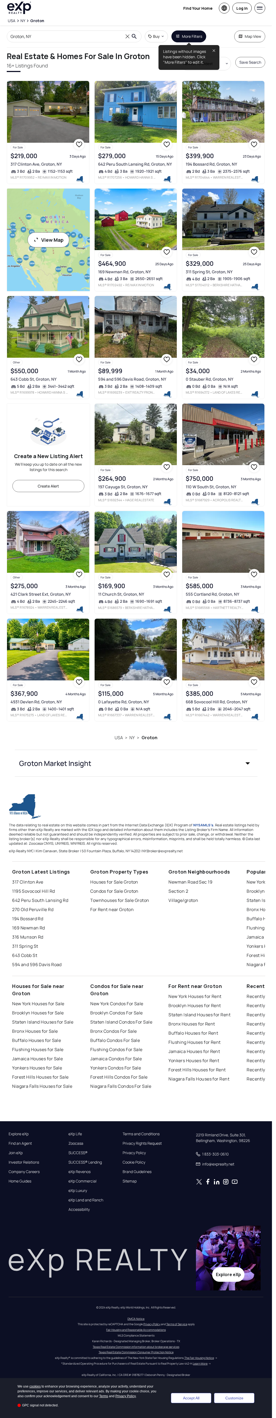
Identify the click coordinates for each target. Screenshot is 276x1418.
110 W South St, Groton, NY (211, 487)
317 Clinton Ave (27, 882)
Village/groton (183, 900)
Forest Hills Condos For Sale (118, 1077)
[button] (136, 763)
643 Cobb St (24, 955)
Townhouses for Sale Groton (119, 900)
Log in (242, 8)
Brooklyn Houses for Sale (38, 1013)
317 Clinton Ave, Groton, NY (36, 164)
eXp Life (75, 1134)
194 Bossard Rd (27, 919)
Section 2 (178, 891)
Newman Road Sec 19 (190, 882)
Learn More (200, 1363)
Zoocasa (75, 1143)
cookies (35, 1386)
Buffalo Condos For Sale (115, 1040)
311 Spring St (25, 946)
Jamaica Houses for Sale (37, 1059)
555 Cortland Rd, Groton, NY (212, 594)
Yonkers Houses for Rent (193, 1061)
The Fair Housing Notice (199, 1358)
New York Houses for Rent (195, 996)
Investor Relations (24, 1162)
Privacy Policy (134, 1153)
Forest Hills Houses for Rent (197, 1070)
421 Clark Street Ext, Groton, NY (41, 594)
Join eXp (16, 1153)
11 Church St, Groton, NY (121, 594)
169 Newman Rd (28, 928)
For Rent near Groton (112, 909)
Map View (253, 36)
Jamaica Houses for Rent (194, 1051)
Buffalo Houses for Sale (36, 1040)
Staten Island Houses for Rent (199, 1015)
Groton (150, 738)
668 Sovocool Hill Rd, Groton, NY (216, 702)
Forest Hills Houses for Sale (40, 1077)
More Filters (192, 36)
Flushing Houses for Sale (38, 1049)
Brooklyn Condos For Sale (116, 1013)
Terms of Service (176, 1324)
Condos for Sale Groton (114, 891)
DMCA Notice (135, 1319)
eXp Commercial (82, 1181)
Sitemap (130, 1181)
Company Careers (24, 1172)
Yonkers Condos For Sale (115, 1068)
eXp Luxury (77, 1190)
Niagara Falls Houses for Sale (42, 1086)
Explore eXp (19, 1134)
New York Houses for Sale (38, 1004)
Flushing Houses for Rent (194, 1042)
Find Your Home (197, 8)
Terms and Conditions (141, 1134)
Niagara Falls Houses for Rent (198, 1079)
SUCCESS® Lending (85, 1162)
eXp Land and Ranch (85, 1200)
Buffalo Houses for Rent (193, 1033)
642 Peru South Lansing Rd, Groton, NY (135, 164)
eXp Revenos (79, 1172)
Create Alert (48, 486)
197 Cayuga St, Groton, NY (123, 487)
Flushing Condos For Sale (116, 1049)
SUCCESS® (78, 1153)
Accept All (191, 1398)
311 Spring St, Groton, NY (209, 272)
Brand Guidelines (137, 1172)
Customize (234, 1398)
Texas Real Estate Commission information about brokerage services (136, 1347)
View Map (52, 240)
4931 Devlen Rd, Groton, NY (36, 702)
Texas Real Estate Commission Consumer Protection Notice (136, 1352)
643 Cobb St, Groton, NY (34, 379)
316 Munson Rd (27, 937)
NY (132, 738)
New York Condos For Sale (116, 1004)
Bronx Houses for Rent (191, 1024)
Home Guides (20, 1181)
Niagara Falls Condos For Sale (120, 1086)
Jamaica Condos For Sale (116, 1059)
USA (119, 738)
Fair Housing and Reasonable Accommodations (136, 1330)
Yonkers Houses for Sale (37, 1068)
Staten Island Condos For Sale (121, 1022)
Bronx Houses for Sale (35, 1031)
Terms (103, 1396)
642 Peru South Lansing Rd (40, 900)
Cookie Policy (134, 1162)
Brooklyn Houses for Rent (194, 1005)
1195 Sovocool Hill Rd (33, 891)
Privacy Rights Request (142, 1143)
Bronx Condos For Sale (113, 1031)
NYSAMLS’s (203, 825)
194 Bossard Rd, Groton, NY (211, 164)
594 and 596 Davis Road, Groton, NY (132, 379)
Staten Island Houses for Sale (42, 1022)
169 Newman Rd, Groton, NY (124, 272)
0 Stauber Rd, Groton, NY (209, 379)
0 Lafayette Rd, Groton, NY (123, 702)
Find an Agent (20, 1143)
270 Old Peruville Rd (32, 909)
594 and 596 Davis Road (37, 964)
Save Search (250, 62)
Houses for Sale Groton (114, 882)
